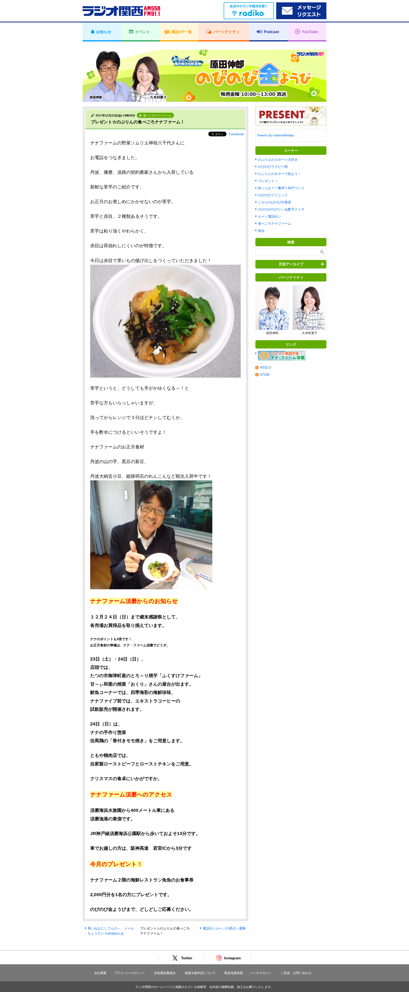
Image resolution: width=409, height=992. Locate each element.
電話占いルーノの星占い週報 (224, 928)
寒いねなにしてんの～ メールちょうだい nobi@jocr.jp (111, 930)
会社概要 (100, 973)
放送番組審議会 (165, 973)
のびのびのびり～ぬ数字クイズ (281, 209)
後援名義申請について (200, 973)
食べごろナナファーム (274, 223)
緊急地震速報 (233, 973)
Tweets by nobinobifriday (275, 135)
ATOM (264, 374)
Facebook (236, 134)
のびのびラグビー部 (273, 167)
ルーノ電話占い (269, 216)
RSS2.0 (265, 367)
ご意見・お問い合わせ (296, 973)
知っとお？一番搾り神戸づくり (281, 188)
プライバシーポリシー (129, 973)
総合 (261, 230)
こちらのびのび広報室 (274, 202)
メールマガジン (260, 973)
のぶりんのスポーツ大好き (278, 159)
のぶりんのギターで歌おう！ (279, 174)
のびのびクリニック (273, 195)
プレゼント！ (268, 181)
